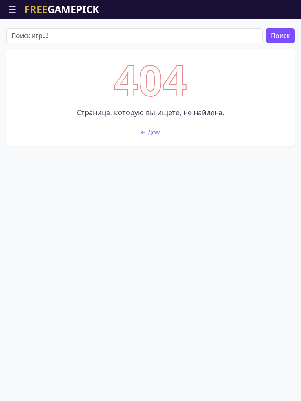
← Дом (150, 132)
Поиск (280, 35)
